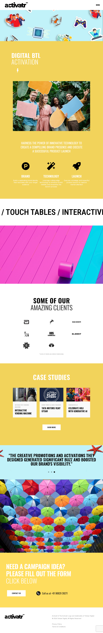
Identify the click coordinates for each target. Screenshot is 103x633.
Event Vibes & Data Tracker (51, 405)
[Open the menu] (98, 5)
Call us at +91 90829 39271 (55, 593)
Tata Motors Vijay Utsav (51, 409)
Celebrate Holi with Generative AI (77, 409)
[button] (51, 472)
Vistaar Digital (62, 618)
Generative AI (73, 405)
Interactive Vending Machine (22, 406)
